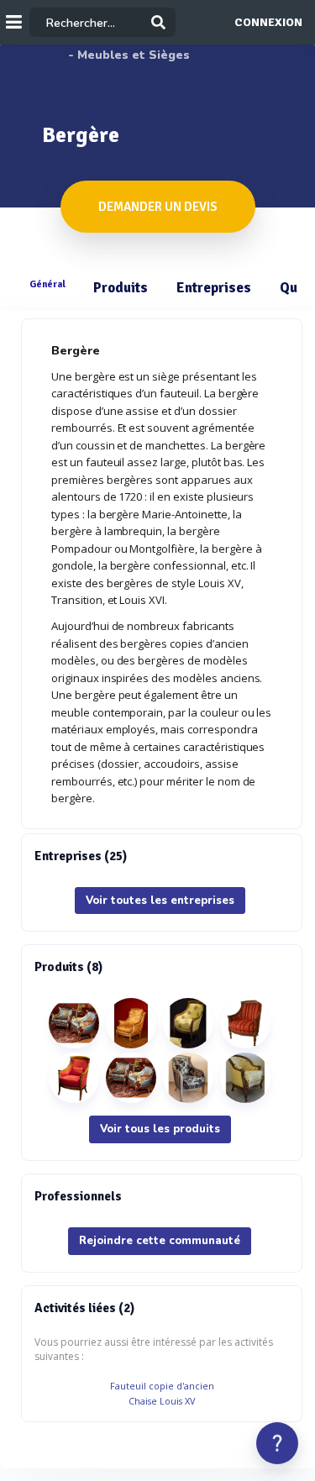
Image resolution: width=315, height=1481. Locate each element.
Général (47, 284)
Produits (120, 288)
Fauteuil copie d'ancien (162, 1385)
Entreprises (213, 288)
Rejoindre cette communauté (159, 1240)
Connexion (268, 23)
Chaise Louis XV (162, 1400)
